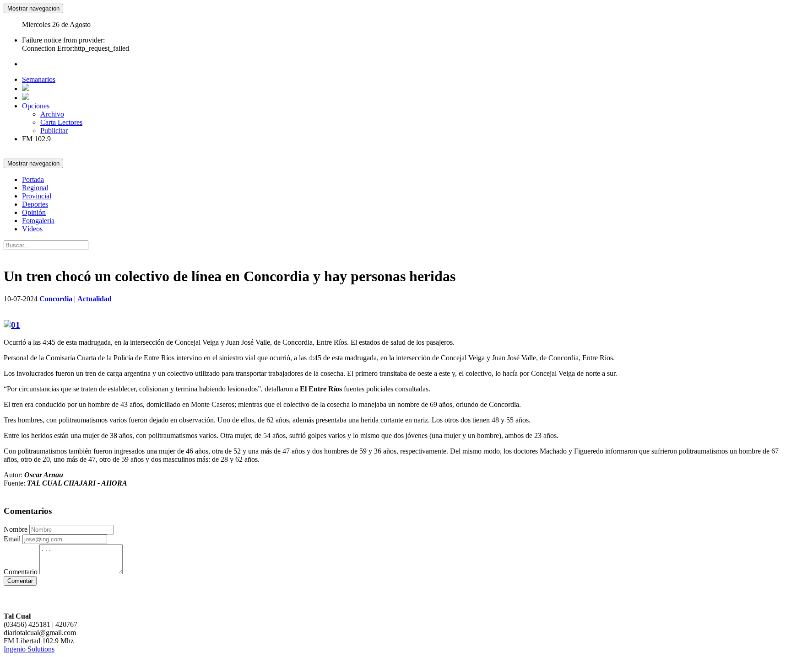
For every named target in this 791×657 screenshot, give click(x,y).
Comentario (21, 572)
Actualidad (94, 299)
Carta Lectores (61, 122)
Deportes (35, 204)
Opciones (35, 106)
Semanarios (38, 79)
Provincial (36, 196)
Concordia (55, 299)
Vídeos (32, 229)
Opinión (34, 212)
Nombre (15, 529)
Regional (35, 188)
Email (12, 539)
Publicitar (54, 130)
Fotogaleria (38, 220)
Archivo (52, 114)
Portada (33, 179)
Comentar (20, 580)
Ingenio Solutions (29, 649)
